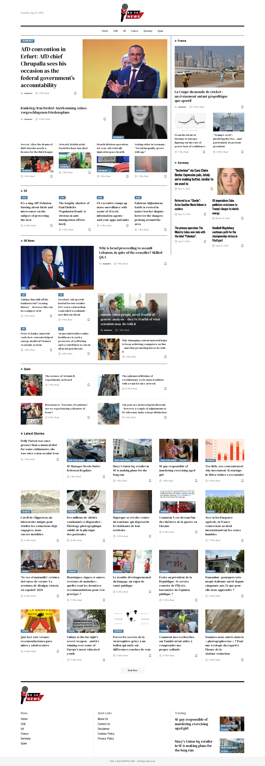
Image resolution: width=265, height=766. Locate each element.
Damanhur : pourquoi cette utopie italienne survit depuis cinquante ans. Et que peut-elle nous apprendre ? (224, 583)
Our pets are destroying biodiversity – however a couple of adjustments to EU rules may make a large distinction (144, 408)
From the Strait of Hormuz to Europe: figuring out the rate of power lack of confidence (190, 140)
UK (23, 288)
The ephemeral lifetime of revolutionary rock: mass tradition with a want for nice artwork (143, 379)
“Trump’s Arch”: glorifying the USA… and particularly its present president (227, 140)
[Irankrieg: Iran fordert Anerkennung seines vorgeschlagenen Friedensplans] (139, 122)
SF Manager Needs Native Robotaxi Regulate (83, 468)
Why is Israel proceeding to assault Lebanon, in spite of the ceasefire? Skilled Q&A (130, 252)
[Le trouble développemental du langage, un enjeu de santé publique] (132, 561)
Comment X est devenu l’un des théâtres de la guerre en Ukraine (178, 521)
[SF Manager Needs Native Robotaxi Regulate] (86, 450)
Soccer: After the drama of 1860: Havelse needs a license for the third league (37, 148)
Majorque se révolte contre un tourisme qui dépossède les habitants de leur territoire (131, 523)
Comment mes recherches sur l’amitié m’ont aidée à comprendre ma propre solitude (177, 643)
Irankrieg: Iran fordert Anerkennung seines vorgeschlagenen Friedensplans (54, 110)
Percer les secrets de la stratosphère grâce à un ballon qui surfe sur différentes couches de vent (132, 643)
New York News (76, 460)
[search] (238, 13)
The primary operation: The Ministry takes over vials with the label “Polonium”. (190, 232)
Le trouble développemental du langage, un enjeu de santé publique (132, 581)
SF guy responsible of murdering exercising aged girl (177, 470)
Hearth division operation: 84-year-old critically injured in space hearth (112, 148)
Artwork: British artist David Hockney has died (73, 146)
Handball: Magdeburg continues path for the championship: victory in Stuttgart (224, 234)
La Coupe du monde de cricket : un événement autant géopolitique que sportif (201, 96)
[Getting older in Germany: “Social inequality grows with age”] (151, 164)
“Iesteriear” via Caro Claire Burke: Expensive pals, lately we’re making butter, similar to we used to (194, 177)
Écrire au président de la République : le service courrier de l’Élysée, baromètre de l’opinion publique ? (175, 585)
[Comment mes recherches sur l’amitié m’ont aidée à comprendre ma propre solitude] (178, 621)
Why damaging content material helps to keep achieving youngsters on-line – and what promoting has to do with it (144, 346)
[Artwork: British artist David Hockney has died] (75, 160)
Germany (27, 40)
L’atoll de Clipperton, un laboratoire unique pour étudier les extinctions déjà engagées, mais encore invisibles (39, 525)
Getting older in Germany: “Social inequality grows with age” (150, 148)
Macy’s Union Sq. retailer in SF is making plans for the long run (131, 470)
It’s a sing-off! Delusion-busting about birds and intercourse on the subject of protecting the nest (37, 211)
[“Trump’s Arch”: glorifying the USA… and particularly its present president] (228, 122)
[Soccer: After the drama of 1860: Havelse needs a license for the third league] (37, 164)
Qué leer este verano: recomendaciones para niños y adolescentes (36, 641)
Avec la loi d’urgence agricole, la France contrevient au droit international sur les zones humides (223, 525)
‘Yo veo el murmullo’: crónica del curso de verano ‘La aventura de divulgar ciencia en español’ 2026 (40, 583)
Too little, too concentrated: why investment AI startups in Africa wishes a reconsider (224, 470)
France (211, 460)
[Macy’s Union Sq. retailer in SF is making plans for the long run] (132, 450)
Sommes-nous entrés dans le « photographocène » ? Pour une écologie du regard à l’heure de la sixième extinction (224, 645)
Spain (27, 369)
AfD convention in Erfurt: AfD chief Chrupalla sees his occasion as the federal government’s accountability (48, 67)
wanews (28, 93)
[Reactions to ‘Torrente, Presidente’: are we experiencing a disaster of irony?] (31, 414)
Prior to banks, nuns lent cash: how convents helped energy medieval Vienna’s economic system (37, 339)
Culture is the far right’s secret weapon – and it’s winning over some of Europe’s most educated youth (83, 645)
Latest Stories (34, 433)
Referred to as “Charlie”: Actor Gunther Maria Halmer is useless (190, 204)
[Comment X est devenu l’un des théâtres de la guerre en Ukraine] (178, 501)
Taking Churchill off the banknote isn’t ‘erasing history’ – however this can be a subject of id (37, 305)
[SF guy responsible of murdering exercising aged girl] (178, 450)
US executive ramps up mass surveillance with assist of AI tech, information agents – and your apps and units (113, 211)
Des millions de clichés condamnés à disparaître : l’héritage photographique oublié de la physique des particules (84, 525)
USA (24, 198)
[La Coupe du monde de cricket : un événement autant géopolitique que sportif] (209, 66)
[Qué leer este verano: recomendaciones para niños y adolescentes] (40, 621)
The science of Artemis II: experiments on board (60, 378)
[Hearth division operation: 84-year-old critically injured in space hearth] (113, 164)
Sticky (90, 460)
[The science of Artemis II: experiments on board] (31, 385)
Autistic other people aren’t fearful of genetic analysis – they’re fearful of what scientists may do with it (130, 319)
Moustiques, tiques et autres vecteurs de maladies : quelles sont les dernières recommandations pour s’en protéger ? (86, 585)
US (25, 191)
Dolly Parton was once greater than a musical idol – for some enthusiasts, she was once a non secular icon (40, 447)
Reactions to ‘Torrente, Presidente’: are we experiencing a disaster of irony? (66, 408)
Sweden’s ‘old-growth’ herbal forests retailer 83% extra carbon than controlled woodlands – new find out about (72, 307)
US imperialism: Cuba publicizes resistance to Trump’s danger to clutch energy (225, 206)
